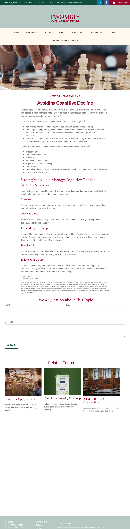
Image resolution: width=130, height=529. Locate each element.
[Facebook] (106, 2)
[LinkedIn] (99, 2)
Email (68, 304)
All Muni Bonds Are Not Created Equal (97, 400)
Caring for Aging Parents (20, 399)
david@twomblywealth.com (71, 2)
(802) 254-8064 (16, 527)
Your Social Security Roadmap (62, 398)
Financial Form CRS (65, 523)
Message (9, 321)
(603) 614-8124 (48, 2)
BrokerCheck (100, 527)
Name (7, 304)
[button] (16, 33)
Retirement (40, 525)
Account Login (121, 2)
